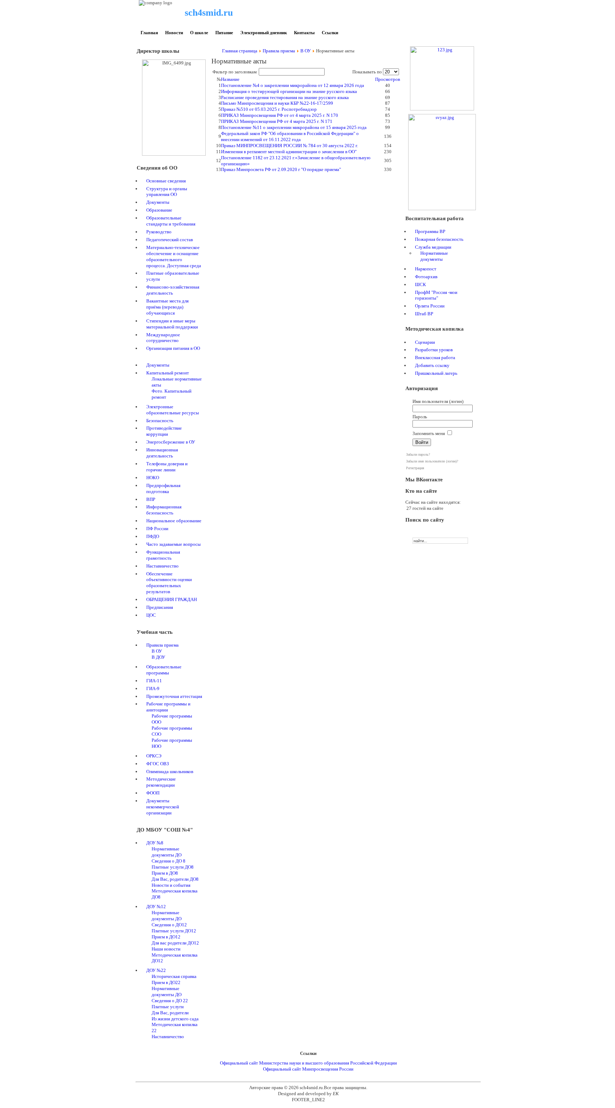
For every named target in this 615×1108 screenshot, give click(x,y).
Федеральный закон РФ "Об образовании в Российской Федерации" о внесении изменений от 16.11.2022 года (290, 136)
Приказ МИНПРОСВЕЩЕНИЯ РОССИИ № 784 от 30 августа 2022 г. (289, 145)
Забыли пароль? (418, 454)
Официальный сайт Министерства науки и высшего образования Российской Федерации (308, 1063)
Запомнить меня (428, 433)
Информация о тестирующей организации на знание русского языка (289, 91)
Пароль (419, 416)
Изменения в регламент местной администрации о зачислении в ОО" (289, 151)
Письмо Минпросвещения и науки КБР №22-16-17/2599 (277, 103)
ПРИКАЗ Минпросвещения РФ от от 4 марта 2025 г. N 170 (279, 115)
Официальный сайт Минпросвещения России (308, 1069)
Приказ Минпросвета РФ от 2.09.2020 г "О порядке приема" (281, 169)
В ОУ (305, 50)
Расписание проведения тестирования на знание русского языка (285, 97)
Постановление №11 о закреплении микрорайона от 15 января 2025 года (294, 127)
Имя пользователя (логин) (437, 401)
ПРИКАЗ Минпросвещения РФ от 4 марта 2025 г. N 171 (276, 121)
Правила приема (279, 50)
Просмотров (387, 79)
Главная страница (239, 50)
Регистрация (415, 468)
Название (230, 79)
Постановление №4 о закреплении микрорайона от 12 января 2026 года (292, 85)
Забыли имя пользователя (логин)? (432, 461)
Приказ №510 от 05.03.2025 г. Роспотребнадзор (269, 109)
